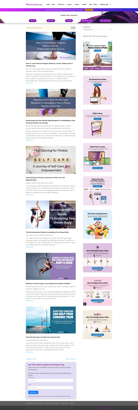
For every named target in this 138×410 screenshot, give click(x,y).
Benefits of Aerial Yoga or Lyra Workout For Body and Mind (48, 283)
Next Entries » (71, 359)
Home (48, 4)
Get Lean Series (105, 20)
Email (29, 384)
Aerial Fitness (43, 286)
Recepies (69, 20)
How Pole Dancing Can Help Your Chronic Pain (43, 337)
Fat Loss (32, 20)
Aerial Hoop (52, 286)
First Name (31, 377)
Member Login (104, 4)
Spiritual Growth (47, 71)
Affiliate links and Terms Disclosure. (95, 36)
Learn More (89, 10)
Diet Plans (51, 20)
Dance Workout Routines (34, 126)
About (95, 4)
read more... (30, 83)
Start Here (61, 4)
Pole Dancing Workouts (53, 128)
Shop (53, 4)
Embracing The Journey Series (42, 69)
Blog (90, 4)
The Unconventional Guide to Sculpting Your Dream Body (47, 232)
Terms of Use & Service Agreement (52, 403)
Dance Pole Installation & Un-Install (34, 403)
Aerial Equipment (32, 286)
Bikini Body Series (87, 20)
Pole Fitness (37, 71)
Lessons (69, 4)
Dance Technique (63, 286)
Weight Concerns (39, 289)
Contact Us (72, 403)
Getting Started (59, 69)
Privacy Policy (65, 403)
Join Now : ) (33, 392)
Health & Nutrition (38, 128)
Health (84, 4)
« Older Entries (31, 359)
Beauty (28, 183)
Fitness (77, 4)
